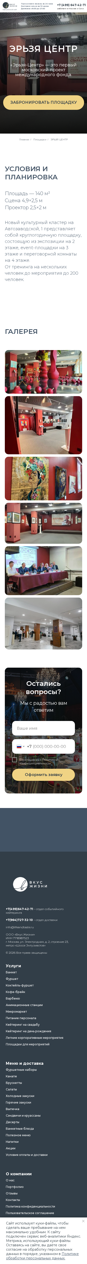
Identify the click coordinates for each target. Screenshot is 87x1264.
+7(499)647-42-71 (19, 909)
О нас (10, 1180)
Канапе (11, 1076)
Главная (24, 139)
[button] (43, 102)
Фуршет (12, 978)
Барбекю (13, 998)
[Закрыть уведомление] (83, 1221)
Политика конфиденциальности (30, 1206)
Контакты (13, 1200)
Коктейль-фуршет (20, 985)
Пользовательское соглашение (30, 1213)
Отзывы (12, 1193)
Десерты (12, 1122)
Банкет (11, 972)
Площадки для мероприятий (28, 1044)
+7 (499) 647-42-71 (71, 5)
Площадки (39, 139)
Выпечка (12, 1109)
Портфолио (15, 1186)
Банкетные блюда (20, 1128)
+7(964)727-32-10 (19, 920)
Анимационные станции (24, 1005)
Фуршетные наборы (21, 1069)
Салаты (11, 1089)
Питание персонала (21, 1018)
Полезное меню (18, 1135)
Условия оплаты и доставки (27, 1154)
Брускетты (14, 1082)
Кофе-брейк (15, 992)
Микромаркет (16, 1011)
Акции (10, 1148)
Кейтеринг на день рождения (28, 1031)
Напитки (12, 1141)
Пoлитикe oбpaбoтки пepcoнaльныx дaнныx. (42, 1256)
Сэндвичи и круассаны (23, 1115)
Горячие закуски (18, 1102)
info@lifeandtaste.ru (20, 927)
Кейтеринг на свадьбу (23, 1024)
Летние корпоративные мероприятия (34, 1037)
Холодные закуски (20, 1096)
